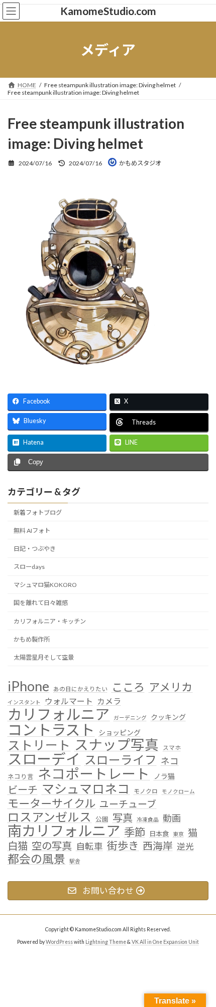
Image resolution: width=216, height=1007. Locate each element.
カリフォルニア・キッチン (50, 621)
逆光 (185, 847)
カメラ (109, 701)
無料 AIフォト (32, 530)
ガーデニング (130, 717)
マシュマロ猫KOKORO (45, 584)
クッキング (168, 717)
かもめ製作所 (32, 639)
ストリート (39, 745)
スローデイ (44, 759)
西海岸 (158, 846)
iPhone (28, 687)
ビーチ (23, 789)
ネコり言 (21, 776)
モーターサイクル (51, 803)
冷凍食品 (148, 819)
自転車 (89, 846)
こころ (128, 688)
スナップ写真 (116, 745)
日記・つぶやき (35, 548)
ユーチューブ (127, 804)
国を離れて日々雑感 (41, 603)
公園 (102, 819)
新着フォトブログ (38, 512)
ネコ (170, 761)
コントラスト (51, 730)
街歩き (123, 846)
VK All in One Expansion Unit (165, 942)
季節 (134, 833)
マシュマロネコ (86, 789)
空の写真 (52, 846)
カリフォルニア (59, 714)
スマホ (172, 747)
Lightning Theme (105, 942)
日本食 (159, 834)
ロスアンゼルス (49, 817)
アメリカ (170, 688)
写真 (123, 818)
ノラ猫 (164, 776)
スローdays (29, 566)
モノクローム (178, 791)
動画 (172, 818)
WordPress (59, 942)
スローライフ (120, 760)
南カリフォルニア (64, 831)
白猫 (18, 846)
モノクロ (146, 790)
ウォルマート (69, 701)
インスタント (24, 702)
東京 (178, 834)
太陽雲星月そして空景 (44, 657)
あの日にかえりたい (80, 689)
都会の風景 (36, 859)
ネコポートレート (94, 774)
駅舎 (74, 861)
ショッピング (119, 732)
